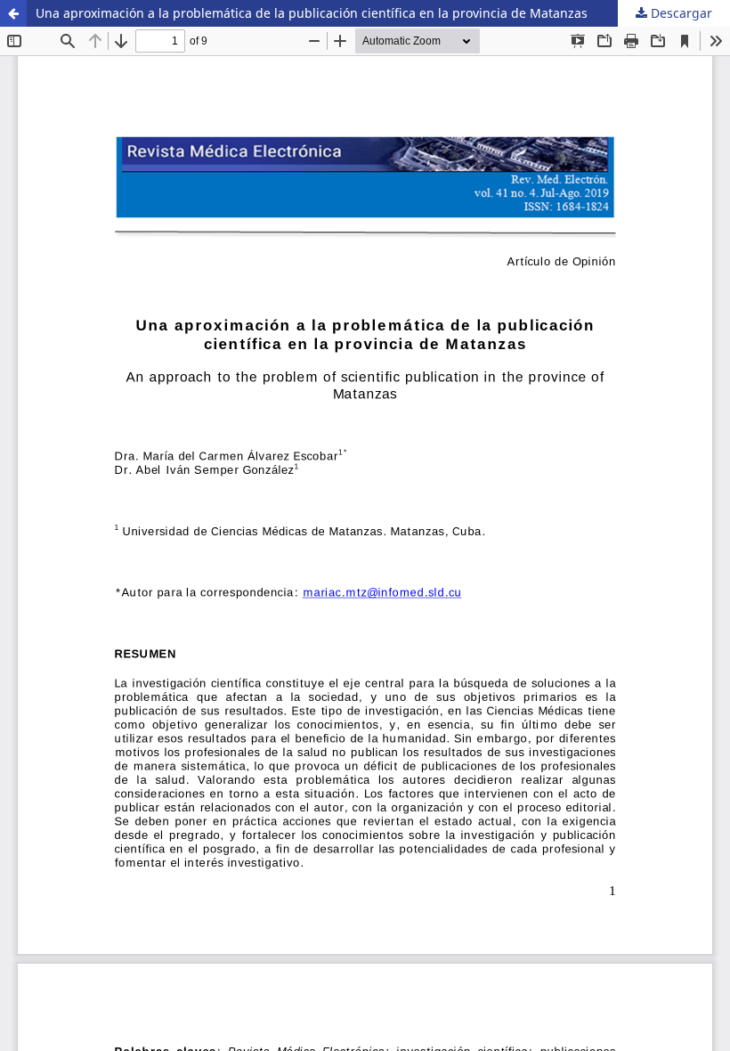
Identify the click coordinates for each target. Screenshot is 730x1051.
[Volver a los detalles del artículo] (13, 13)
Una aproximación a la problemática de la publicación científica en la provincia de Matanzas (312, 12)
